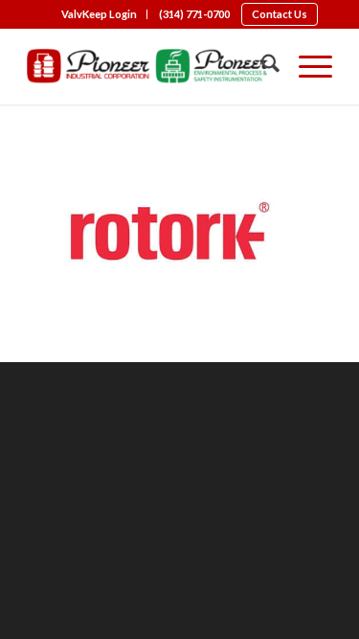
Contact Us (279, 14)
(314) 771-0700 (194, 14)
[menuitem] (99, 14)
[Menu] (306, 66)
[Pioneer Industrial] (149, 66)
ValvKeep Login (99, 14)
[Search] (261, 66)
